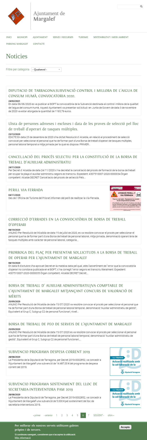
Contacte (39, 44)
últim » (111, 415)
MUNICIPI (22, 37)
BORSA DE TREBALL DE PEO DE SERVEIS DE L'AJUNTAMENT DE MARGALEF (70, 324)
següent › (98, 415)
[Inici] (16, 28)
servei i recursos (63, 37)
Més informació (23, 437)
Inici (9, 37)
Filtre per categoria (17, 69)
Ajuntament (40, 37)
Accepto (125, 427)
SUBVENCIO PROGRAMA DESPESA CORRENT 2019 (49, 352)
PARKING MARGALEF (17, 44)
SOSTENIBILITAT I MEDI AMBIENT (110, 37)
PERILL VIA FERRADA (25, 190)
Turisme (83, 37)
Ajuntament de (49, 16)
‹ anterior (48, 415)
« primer (37, 415)
